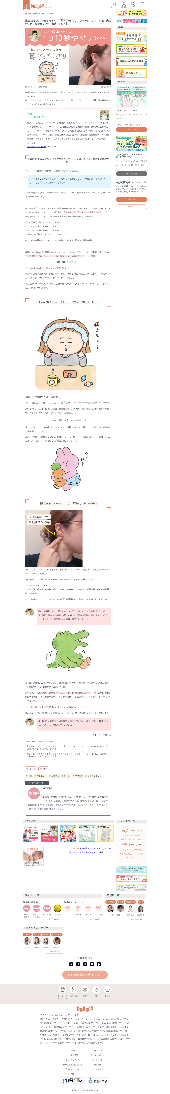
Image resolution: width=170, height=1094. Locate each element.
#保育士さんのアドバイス (131, 854)
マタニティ (42, 776)
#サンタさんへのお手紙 (132, 836)
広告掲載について (73, 1069)
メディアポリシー (97, 1060)
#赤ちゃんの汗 (137, 831)
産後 (30, 776)
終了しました (131, 174)
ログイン (131, 207)
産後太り (55, 776)
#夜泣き (124, 850)
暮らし (44, 14)
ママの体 (79, 776)
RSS (72, 1074)
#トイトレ (131, 858)
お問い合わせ (97, 1050)
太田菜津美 (47, 788)
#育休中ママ (138, 839)
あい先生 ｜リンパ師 (36, 147)
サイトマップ (97, 1069)
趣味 (52, 14)
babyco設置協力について (72, 1065)
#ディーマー (132, 845)
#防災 (124, 831)
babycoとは (72, 1050)
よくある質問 (72, 1055)
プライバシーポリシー (97, 1055)
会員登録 (131, 199)
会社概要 (97, 1065)
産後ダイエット (94, 776)
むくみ (67, 776)
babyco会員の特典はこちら (85, 974)
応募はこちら (131, 129)
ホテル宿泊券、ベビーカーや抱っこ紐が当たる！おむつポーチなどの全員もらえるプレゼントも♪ (131, 189)
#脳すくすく (138, 850)
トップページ (32, 14)
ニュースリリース (73, 1060)
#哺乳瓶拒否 (125, 839)
